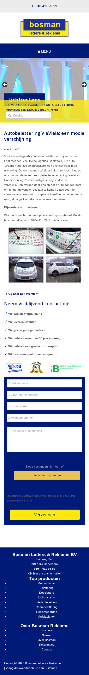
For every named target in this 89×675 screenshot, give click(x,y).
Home (10, 105)
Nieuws (46, 635)
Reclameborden (46, 611)
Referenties (46, 644)
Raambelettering (47, 607)
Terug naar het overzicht (21, 293)
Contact (47, 649)
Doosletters (46, 592)
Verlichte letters (47, 602)
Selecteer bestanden (47, 475)
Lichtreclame (46, 597)
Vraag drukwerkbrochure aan (25, 668)
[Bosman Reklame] (44, 28)
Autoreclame (46, 583)
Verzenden (44, 514)
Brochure (47, 630)
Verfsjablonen (46, 616)
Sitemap (51, 668)
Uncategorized (30, 105)
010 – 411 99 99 (44, 568)
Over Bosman (47, 639)
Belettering (47, 587)
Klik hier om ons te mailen (44, 573)
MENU (45, 51)
